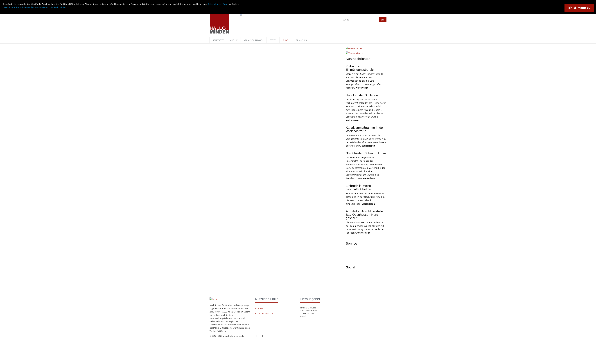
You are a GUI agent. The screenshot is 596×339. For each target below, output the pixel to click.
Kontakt (259, 308)
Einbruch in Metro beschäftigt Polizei (358, 187)
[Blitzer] (360, 254)
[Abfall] (370, 254)
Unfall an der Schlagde (362, 95)
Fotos (273, 40)
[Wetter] (350, 254)
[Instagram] (350, 277)
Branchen (301, 40)
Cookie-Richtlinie (286, 336)
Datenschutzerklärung (218, 4)
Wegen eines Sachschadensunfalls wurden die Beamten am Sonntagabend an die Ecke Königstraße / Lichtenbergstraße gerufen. (364, 80)
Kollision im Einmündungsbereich (360, 68)
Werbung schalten (264, 313)
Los (382, 19)
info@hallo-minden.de (317, 316)
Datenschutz (270, 336)
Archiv (234, 40)
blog (285, 40)
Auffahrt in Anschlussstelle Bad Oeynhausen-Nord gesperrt (364, 215)
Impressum (249, 336)
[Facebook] (360, 277)
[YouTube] (370, 277)
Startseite (218, 40)
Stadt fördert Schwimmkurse (366, 153)
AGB (259, 336)
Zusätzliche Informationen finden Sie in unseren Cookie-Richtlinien (34, 7)
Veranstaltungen (253, 40)
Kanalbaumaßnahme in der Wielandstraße (365, 129)
